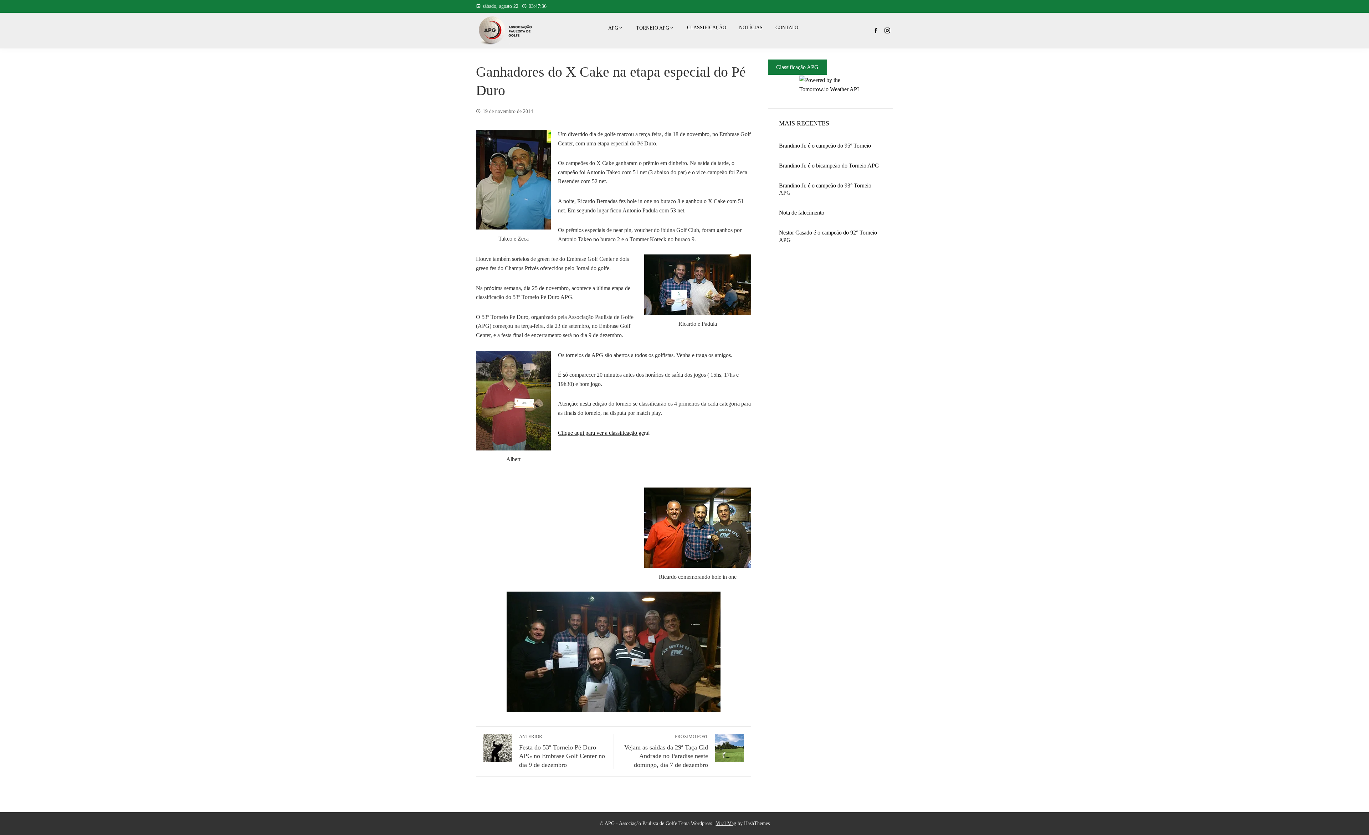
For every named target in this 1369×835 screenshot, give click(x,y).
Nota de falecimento (801, 213)
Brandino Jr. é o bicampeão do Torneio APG (829, 166)
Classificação (706, 27)
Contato (786, 27)
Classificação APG (797, 67)
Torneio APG (652, 28)
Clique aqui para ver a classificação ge (601, 433)
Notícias (751, 27)
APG (613, 28)
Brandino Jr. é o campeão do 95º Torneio (825, 146)
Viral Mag (726, 823)
